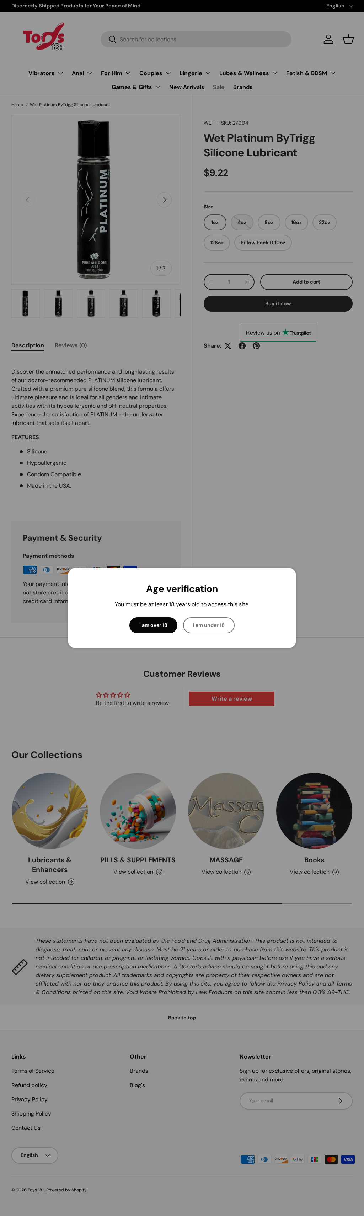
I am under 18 (209, 625)
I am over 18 (153, 625)
